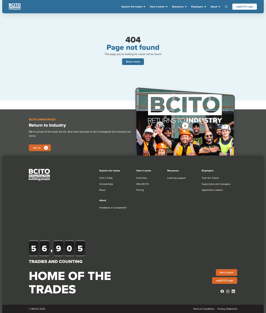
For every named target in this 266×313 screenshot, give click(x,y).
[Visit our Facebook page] (222, 291)
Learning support (176, 178)
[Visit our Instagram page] (227, 291)
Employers (197, 6)
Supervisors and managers (216, 184)
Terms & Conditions (203, 309)
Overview (141, 178)
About (214, 6)
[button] (185, 125)
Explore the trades (132, 6)
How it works (157, 6)
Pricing (140, 190)
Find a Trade (106, 178)
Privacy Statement (227, 309)
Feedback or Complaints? (113, 207)
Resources (178, 6)
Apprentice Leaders (212, 190)
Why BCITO (142, 184)
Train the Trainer (210, 178)
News (102, 190)
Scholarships (106, 184)
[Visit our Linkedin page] (233, 291)
